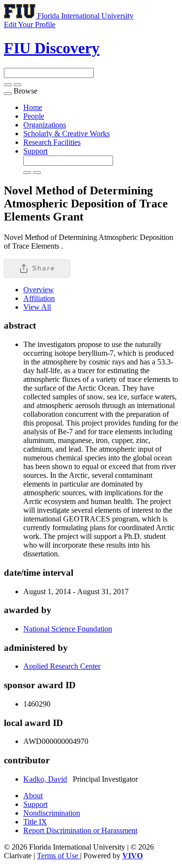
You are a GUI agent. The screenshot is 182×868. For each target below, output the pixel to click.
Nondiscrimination (51, 813)
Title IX (35, 822)
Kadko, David (45, 779)
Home (32, 107)
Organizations (44, 125)
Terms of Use (58, 856)
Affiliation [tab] (39, 298)
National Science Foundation (67, 629)
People (33, 116)
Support (35, 151)
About (33, 795)
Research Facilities (52, 142)
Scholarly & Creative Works (66, 133)
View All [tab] (37, 307)
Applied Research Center (61, 666)
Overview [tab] (38, 289)
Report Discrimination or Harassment (80, 830)
